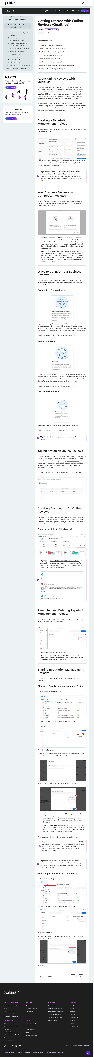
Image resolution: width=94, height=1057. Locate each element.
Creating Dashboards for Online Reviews (51, 62)
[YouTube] (20, 1046)
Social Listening (13, 57)
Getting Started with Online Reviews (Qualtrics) (18, 26)
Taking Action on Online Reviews (49, 58)
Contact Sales (72, 11)
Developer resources (54, 1014)
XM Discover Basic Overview (17, 68)
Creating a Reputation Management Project (52, 48)
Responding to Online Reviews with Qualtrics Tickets (19, 39)
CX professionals (31, 1024)
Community (51, 1006)
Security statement (38, 1052)
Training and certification (56, 1017)
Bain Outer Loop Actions (16, 17)
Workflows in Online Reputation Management (20, 34)
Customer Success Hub (55, 1008)
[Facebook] (8, 1046)
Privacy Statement (9, 1052)
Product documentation (55, 1011)
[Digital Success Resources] (83, 3)
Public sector (30, 1011)
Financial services (31, 1008)
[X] (12, 1046)
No (81, 976)
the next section (62, 246)
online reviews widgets (50, 827)
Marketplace (74, 1017)
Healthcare (29, 1006)
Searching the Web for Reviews (65, 386)
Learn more (11, 87)
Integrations (74, 1020)
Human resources (31, 1035)
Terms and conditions (23, 1052)
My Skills (47, 11)
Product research (31, 1030)
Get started (11, 118)
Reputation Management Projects (20, 30)
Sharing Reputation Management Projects (52, 69)
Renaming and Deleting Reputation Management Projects (57, 65)
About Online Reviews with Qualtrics (50, 45)
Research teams (31, 1027)
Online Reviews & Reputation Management (17, 21)
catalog (79, 129)
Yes (73, 976)
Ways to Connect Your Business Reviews (51, 55)
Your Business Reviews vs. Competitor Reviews (53, 52)
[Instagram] (5, 1046)
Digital (28, 1032)
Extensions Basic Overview (16, 60)
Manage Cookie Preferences (55, 1052)
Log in (85, 11)
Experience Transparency (17, 51)
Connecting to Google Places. (64, 335)
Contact (72, 1008)
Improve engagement (10, 1011)
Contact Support (58, 11)
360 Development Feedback (12, 1035)
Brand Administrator (47, 176)
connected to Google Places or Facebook (64, 561)
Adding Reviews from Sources (64, 430)
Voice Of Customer (10, 1024)
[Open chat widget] (88, 1053)
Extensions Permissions (58, 178)
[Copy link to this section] (36, 79)
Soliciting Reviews (15, 54)
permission (44, 174)
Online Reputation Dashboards (19, 48)
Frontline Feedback (14, 63)
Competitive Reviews (73, 259)
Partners (72, 1023)
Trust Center (74, 1026)
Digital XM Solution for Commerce (19, 66)
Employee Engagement (11, 1032)
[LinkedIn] (16, 1046)
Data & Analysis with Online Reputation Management (18, 44)
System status (52, 1020)
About (72, 1006)
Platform (72, 1011)
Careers (72, 1014)
